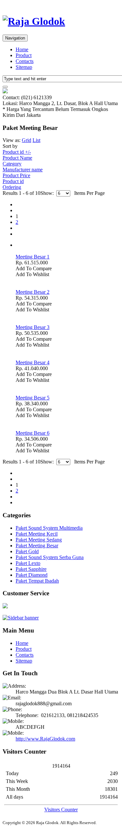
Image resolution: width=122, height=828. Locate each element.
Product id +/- (17, 152)
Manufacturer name (23, 169)
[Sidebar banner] (21, 617)
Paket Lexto (28, 563)
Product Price (16, 175)
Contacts (25, 61)
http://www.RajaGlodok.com (45, 739)
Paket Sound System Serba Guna (50, 557)
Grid (26, 140)
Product (24, 55)
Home (22, 49)
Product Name (17, 158)
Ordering (12, 187)
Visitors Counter (61, 809)
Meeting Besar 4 (32, 362)
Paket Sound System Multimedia (49, 528)
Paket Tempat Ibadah (37, 581)
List (36, 140)
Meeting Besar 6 (32, 433)
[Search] (5, 87)
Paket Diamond (31, 575)
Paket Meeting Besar (37, 545)
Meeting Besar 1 (32, 256)
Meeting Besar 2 (32, 292)
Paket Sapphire (31, 569)
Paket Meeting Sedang (39, 539)
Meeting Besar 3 (32, 327)
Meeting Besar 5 (32, 397)
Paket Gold (27, 551)
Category (12, 163)
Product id (13, 181)
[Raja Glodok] (34, 21)
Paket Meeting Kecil (37, 534)
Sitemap (24, 67)
